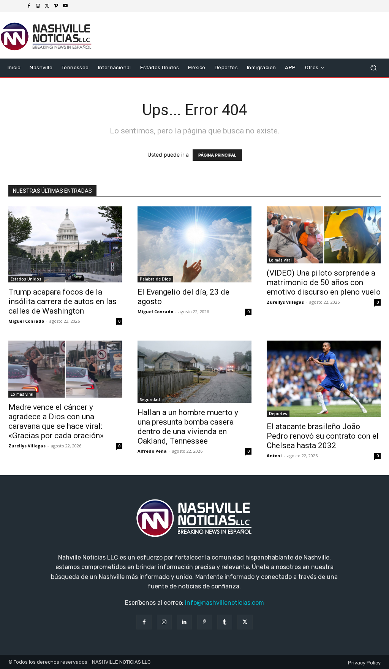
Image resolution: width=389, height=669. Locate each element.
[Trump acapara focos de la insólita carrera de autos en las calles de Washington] (65, 244)
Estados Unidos (26, 279)
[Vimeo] (56, 6)
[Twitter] (47, 6)
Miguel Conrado (26, 321)
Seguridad (150, 399)
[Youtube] (65, 6)
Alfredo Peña (152, 451)
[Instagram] (38, 6)
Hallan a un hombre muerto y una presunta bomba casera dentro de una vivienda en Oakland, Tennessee (188, 426)
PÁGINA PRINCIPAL (217, 155)
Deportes (278, 413)
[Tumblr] (224, 622)
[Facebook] (28, 6)
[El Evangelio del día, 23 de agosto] (194, 244)
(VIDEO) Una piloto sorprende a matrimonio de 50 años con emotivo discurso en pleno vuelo (324, 282)
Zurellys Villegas (285, 302)
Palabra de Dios (155, 279)
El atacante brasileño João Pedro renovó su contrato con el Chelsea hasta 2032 (323, 436)
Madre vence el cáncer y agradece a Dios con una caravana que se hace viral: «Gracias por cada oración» (56, 421)
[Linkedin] (184, 622)
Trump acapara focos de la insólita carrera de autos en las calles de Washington (62, 301)
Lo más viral (280, 260)
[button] (373, 68)
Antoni (274, 455)
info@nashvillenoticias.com (224, 602)
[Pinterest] (204, 622)
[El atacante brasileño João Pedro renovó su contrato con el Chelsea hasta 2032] (324, 379)
